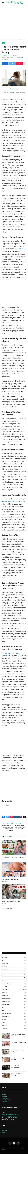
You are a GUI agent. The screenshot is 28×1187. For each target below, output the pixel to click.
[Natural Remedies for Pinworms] (6, 1075)
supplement (5, 1022)
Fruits (3, 978)
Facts (3, 43)
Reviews (4, 1019)
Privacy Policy (5, 1098)
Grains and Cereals (6, 983)
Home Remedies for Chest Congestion (13, 857)
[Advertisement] (14, 22)
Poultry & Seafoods (6, 1013)
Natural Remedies (6, 998)
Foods (3, 975)
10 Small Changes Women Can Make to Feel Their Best (20, 827)
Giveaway (4, 981)
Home (3, 1093)
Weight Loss (5, 1028)
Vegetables (4, 1025)
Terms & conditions (7, 1100)
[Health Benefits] (14, 2)
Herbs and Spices (6, 989)
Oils (2, 1007)
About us (4, 1094)
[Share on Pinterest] (19, 63)
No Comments (20, 57)
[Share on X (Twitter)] (12, 63)
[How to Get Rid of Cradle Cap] (14, 869)
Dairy (3, 960)
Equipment (4, 966)
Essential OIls (5, 969)
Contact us (4, 1096)
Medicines (4, 992)
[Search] (25, 2)
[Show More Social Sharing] (24, 63)
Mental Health (5, 995)
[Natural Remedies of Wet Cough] (14, 891)
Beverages (4, 957)
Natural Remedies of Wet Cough (11, 901)
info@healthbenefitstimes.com (10, 1114)
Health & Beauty (5, 986)
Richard (5, 55)
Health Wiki (4, 1130)
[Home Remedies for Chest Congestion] (14, 847)
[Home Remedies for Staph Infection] (6, 1059)
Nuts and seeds (5, 1004)
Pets (3, 1010)
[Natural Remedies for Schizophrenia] (6, 1067)
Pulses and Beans (6, 1016)
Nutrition (4, 1132)
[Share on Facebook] (5, 63)
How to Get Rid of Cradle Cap (10, 879)
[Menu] (3, 2)
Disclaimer (4, 1101)
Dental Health (5, 963)
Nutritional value (6, 1001)
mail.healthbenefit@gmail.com (10, 1116)
